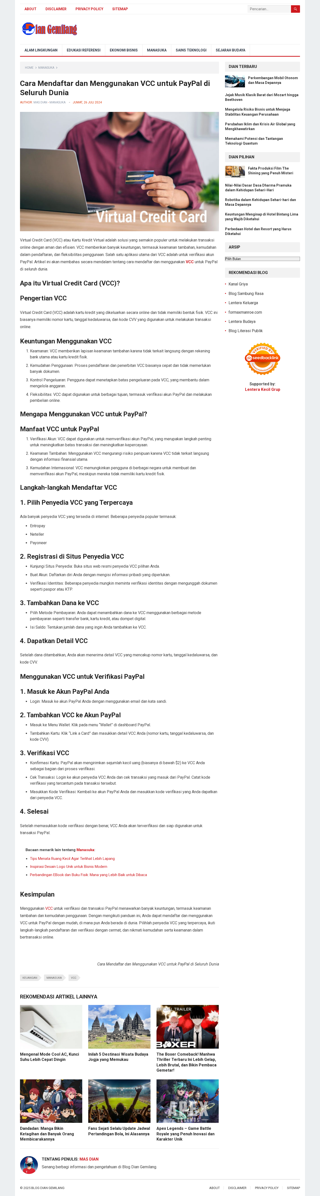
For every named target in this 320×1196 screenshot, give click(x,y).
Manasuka (156, 50)
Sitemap (120, 9)
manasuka (54, 977)
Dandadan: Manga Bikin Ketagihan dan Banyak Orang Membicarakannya (47, 1134)
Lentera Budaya (242, 321)
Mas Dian (40, 102)
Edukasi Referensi (83, 50)
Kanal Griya (238, 284)
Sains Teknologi (191, 50)
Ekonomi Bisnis (124, 50)
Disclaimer (56, 9)
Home (29, 67)
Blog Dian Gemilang (47, 1188)
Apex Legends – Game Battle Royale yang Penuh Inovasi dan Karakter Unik (185, 1134)
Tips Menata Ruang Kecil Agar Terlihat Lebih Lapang (72, 858)
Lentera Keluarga (243, 302)
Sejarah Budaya (230, 50)
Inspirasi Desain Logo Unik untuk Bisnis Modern (68, 866)
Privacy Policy (89, 9)
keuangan (29, 977)
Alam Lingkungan (41, 50)
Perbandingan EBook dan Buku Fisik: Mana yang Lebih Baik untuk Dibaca (88, 875)
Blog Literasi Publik (245, 330)
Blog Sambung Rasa (246, 293)
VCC (49, 908)
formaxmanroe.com (245, 312)
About (30, 9)
